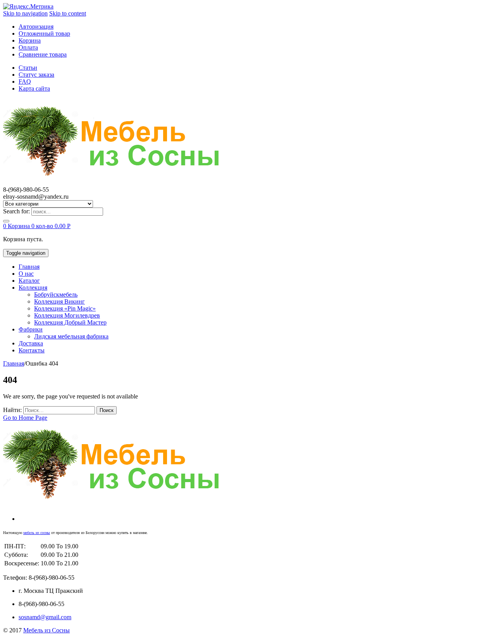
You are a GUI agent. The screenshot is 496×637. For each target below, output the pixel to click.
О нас (26, 273)
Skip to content (67, 13)
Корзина (30, 40)
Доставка (31, 343)
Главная (29, 266)
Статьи (28, 67)
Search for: (16, 211)
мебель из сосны (36, 533)
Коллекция (33, 287)
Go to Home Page (25, 417)
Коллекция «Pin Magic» (65, 308)
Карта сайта (34, 88)
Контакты (32, 350)
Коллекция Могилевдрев (67, 315)
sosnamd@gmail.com (45, 617)
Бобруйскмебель (56, 294)
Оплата (28, 47)
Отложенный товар (44, 33)
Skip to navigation (25, 13)
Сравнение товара (43, 54)
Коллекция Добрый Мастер (70, 322)
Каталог (29, 280)
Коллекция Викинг (59, 301)
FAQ (25, 81)
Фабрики (31, 329)
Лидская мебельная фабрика (71, 336)
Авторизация (36, 26)
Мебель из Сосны (46, 630)
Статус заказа (36, 74)
